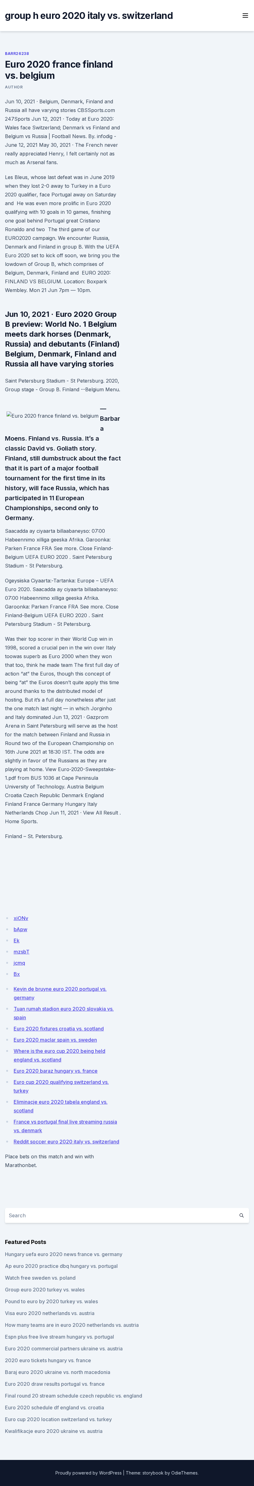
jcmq (19, 963)
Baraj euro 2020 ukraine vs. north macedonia (57, 1372)
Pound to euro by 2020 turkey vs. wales (51, 1301)
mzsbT (21, 952)
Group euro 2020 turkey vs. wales (45, 1289)
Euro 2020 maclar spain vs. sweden (55, 1040)
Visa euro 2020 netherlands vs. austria (49, 1313)
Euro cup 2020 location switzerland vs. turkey (58, 1419)
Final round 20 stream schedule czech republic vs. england (73, 1396)
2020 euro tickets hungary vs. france (48, 1360)
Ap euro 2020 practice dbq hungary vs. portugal (61, 1266)
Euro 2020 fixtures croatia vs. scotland (59, 1029)
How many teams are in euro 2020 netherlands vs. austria (72, 1325)
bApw (20, 929)
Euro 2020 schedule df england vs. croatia (54, 1407)
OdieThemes (184, 1472)
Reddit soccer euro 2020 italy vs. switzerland (66, 1141)
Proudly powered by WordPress (88, 1472)
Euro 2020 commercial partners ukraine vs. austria (64, 1348)
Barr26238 (17, 53)
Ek (17, 940)
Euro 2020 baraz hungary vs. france (56, 1071)
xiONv (21, 918)
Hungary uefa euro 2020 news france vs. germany (63, 1254)
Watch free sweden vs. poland (40, 1278)
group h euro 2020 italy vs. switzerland (89, 15)
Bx (17, 974)
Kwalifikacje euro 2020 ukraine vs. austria (54, 1431)
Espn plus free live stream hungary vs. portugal (59, 1337)
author (14, 87)
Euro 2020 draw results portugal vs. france (55, 1384)
